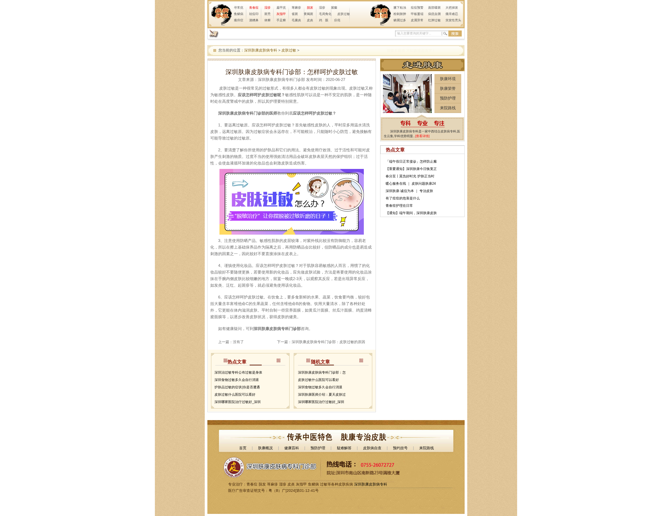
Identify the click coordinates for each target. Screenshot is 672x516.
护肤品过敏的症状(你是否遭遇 (237, 387)
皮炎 (310, 20)
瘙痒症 (238, 20)
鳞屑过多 (399, 20)
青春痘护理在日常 (399, 206)
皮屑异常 (417, 20)
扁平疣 (281, 7)
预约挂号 (400, 448)
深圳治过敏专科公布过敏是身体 (238, 372)
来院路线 (448, 108)
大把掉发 (451, 7)
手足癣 (281, 20)
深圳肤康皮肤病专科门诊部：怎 (322, 372)
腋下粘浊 (399, 7)
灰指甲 (281, 14)
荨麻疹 (296, 7)
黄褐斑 (308, 14)
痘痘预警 (417, 7)
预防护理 (448, 98)
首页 (242, 448)
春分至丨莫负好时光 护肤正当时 (410, 176)
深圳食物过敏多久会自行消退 (236, 380)
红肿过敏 (434, 20)
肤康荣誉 (448, 88)
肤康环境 (448, 78)
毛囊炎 (296, 20)
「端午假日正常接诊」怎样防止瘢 (411, 161)
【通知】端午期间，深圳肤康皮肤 (411, 213)
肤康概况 (265, 448)
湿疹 (267, 7)
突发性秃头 (453, 20)
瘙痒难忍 (451, 14)
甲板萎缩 (417, 14)
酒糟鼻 (254, 20)
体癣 (267, 20)
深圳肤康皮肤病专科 (260, 50)
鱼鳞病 (238, 14)
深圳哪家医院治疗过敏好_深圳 (237, 402)
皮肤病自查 (372, 448)
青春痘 (254, 7)
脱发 (310, 7)
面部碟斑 (434, 7)
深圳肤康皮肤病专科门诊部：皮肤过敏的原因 (328, 342)
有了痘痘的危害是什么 (403, 198)
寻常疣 (238, 7)
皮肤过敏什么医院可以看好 (234, 394)
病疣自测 (434, 14)
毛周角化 (325, 14)
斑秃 (267, 14)
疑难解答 (344, 448)
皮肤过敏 (343, 14)
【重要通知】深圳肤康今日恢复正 (411, 169)
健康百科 (291, 448)
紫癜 (334, 7)
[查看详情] (422, 136)
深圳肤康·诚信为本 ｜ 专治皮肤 (409, 191)
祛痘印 (254, 14)
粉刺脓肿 (399, 14)
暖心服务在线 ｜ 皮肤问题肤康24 (411, 183)
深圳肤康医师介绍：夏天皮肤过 (322, 394)
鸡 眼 (323, 20)
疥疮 (337, 20)
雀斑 (295, 14)
